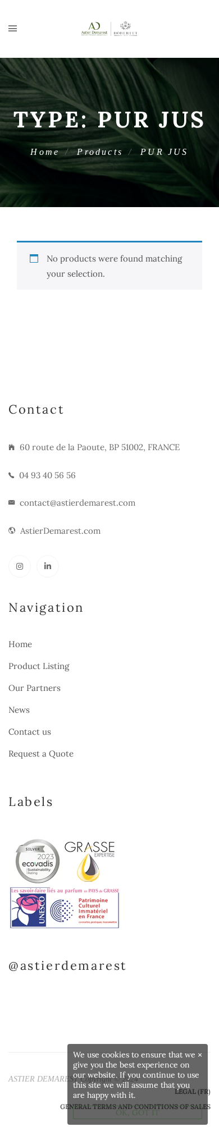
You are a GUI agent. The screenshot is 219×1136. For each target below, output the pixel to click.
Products (100, 152)
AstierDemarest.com (60, 530)
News (19, 709)
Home (45, 152)
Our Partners (34, 687)
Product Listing (38, 666)
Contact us (29, 731)
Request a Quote (41, 753)
